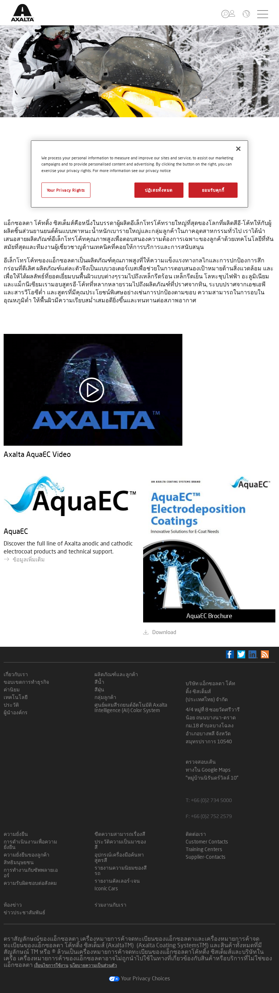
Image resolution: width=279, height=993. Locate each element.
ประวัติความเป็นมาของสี (120, 844)
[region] (139, 174)
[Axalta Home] (26, 18)
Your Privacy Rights (66, 189)
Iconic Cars (106, 888)
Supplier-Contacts (206, 856)
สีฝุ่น (99, 689)
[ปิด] (238, 149)
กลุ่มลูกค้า (105, 697)
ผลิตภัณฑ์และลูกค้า (116, 674)
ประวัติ (11, 704)
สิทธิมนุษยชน (19, 862)
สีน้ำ (99, 682)
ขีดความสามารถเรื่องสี (119, 834)
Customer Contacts (207, 841)
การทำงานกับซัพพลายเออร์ (31, 872)
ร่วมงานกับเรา (110, 904)
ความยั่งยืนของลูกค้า (26, 854)
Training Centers (204, 849)
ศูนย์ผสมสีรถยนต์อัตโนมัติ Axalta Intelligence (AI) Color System (130, 707)
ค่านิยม (12, 689)
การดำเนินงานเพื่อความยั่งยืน (30, 844)
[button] (225, 14)
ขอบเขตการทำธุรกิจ (26, 682)
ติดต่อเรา (196, 834)
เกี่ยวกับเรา (16, 674)
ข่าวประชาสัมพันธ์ (24, 912)
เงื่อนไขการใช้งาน (51, 965)
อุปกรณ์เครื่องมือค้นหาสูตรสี (119, 857)
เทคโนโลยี (16, 697)
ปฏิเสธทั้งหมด (159, 189)
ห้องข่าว (13, 904)
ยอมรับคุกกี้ (213, 189)
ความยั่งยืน (16, 834)
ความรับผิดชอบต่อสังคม (30, 883)
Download (164, 632)
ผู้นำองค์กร (16, 712)
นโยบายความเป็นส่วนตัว (93, 965)
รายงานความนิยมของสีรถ (120, 870)
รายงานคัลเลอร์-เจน (117, 880)
